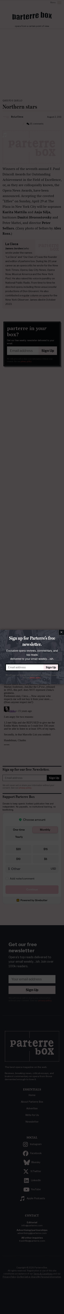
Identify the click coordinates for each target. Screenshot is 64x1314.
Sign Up (51, 667)
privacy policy (35, 678)
